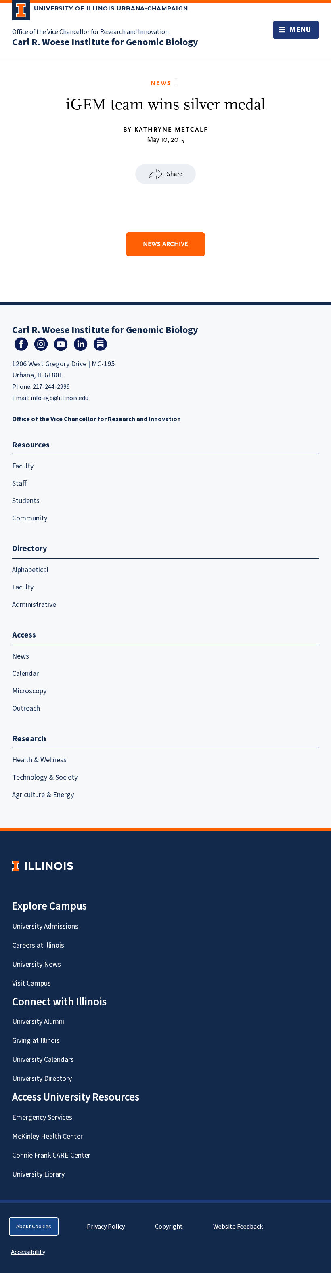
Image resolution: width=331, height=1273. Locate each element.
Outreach (26, 708)
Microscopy (29, 691)
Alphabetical (30, 570)
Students (26, 501)
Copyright (169, 1226)
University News (36, 964)
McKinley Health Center (47, 1136)
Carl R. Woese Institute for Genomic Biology (105, 42)
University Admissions (45, 926)
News (161, 83)
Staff (19, 483)
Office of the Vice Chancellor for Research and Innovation (90, 31)
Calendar (25, 674)
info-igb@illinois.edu (59, 398)
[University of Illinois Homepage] (42, 866)
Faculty (23, 466)
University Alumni (38, 1022)
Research (29, 739)
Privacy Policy (106, 1226)
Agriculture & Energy (43, 795)
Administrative (34, 605)
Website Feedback (239, 1226)
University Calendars (43, 1060)
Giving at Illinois (36, 1041)
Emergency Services (42, 1117)
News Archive (165, 244)
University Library (38, 1174)
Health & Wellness (39, 760)
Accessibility (28, 1252)
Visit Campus (31, 983)
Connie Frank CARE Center (51, 1155)
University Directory (42, 1079)
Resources (31, 445)
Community (29, 518)
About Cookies (33, 1227)
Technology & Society (45, 777)
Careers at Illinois (38, 945)
